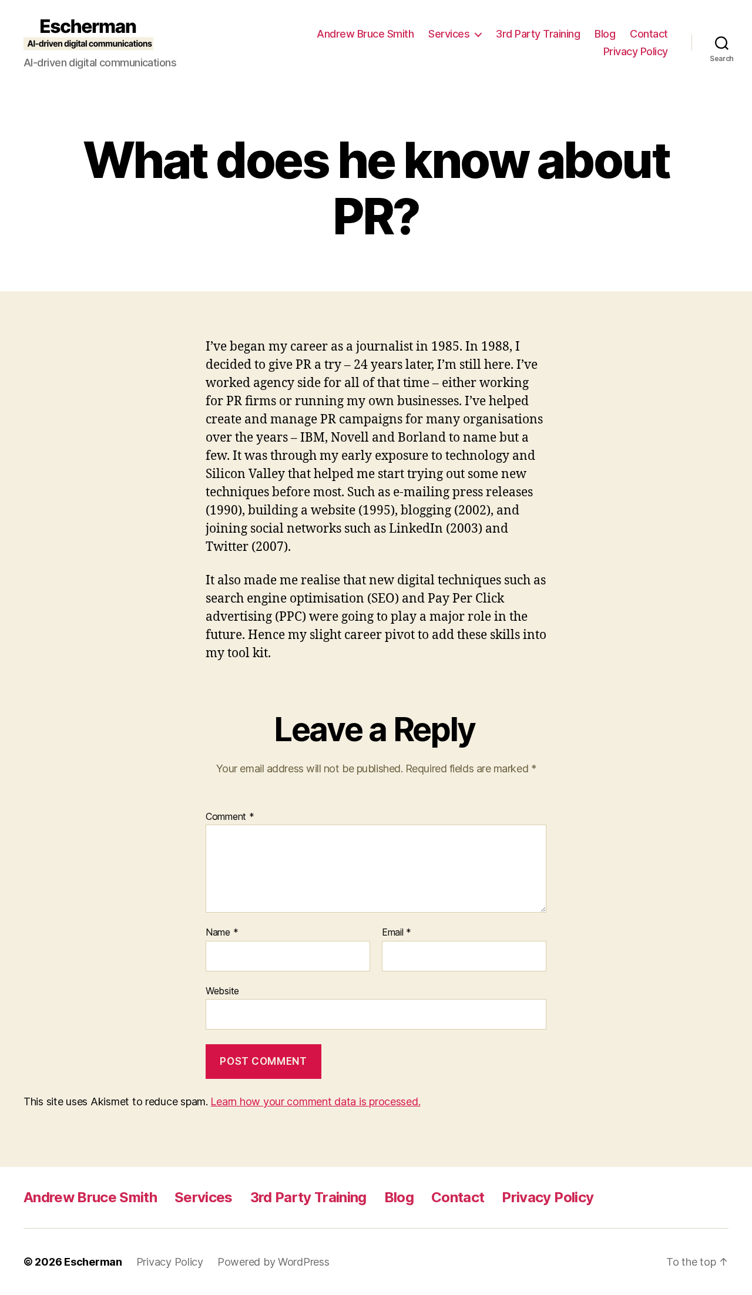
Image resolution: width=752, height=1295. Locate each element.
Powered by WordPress (273, 1262)
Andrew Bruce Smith (365, 34)
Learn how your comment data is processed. (315, 1101)
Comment (230, 817)
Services (448, 34)
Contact (649, 34)
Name (222, 932)
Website (222, 990)
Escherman (93, 1262)
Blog (605, 34)
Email (396, 932)
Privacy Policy (635, 51)
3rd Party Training (538, 34)
